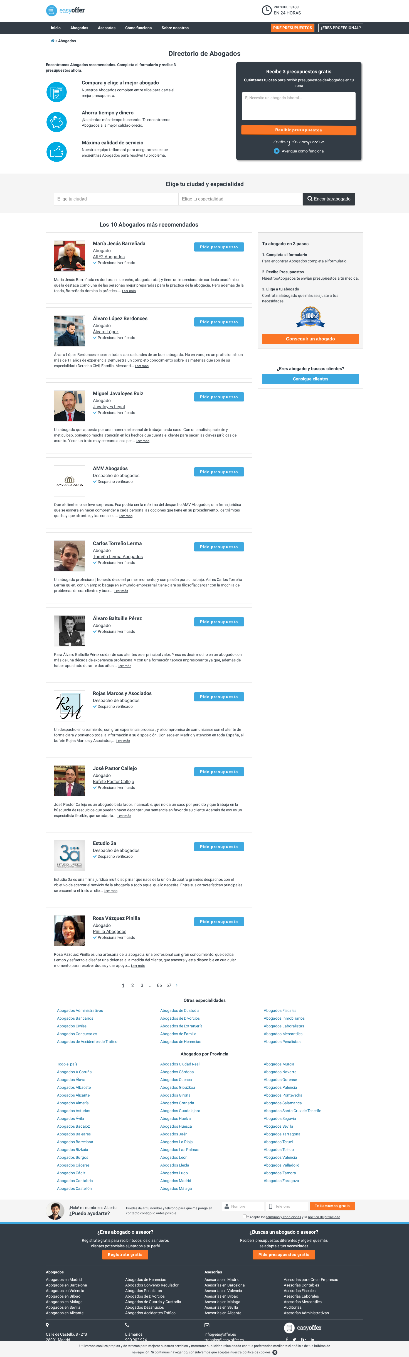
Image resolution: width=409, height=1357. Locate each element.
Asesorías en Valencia (223, 1290)
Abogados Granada (177, 1103)
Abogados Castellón (74, 1188)
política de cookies (256, 1352)
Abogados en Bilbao (63, 1296)
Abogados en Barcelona (66, 1285)
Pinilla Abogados (109, 931)
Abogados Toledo (279, 1149)
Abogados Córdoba (177, 1072)
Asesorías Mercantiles (303, 1302)
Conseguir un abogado (310, 339)
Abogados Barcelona (75, 1142)
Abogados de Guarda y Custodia (153, 1302)
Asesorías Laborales (301, 1296)
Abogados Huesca (176, 1126)
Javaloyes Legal (109, 406)
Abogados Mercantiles (283, 1034)
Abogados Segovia (280, 1118)
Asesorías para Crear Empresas (311, 1279)
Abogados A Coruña (74, 1072)
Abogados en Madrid (64, 1279)
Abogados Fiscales (280, 1010)
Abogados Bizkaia (72, 1149)
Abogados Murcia (279, 1064)
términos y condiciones (283, 1217)
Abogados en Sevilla (63, 1307)
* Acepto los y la (293, 1217)
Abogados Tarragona (282, 1134)
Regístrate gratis (125, 1254)
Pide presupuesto (219, 247)
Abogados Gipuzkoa (177, 1087)
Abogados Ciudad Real (179, 1064)
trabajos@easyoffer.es (224, 1340)
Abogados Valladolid (281, 1165)
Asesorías (213, 1272)
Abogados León (174, 1157)
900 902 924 (136, 1340)
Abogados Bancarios (75, 1018)
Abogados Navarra (280, 1072)
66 (159, 985)
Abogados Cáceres (73, 1165)
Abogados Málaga (176, 1188)
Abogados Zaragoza (281, 1180)
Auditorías (293, 1307)
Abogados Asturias (73, 1110)
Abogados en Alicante (64, 1313)
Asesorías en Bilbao (221, 1296)
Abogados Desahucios (144, 1307)
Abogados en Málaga (64, 1302)
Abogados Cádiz (71, 1173)
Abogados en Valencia (65, 1290)
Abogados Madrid (175, 1180)
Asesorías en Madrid (222, 1279)
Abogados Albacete (74, 1087)
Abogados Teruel (278, 1142)
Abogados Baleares (74, 1134)
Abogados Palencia (280, 1087)
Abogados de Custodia (179, 1010)
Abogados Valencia (280, 1157)
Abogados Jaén (174, 1134)
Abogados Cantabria (75, 1180)
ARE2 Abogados (109, 256)
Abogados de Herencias (180, 1041)
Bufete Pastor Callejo (113, 781)
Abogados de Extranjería (181, 1026)
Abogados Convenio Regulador (152, 1285)
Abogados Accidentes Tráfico (150, 1313)
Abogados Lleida (174, 1165)
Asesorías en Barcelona (224, 1285)
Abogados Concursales (77, 1034)
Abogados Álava (71, 1079)
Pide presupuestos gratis (283, 1254)
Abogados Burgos (72, 1157)
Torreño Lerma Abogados (118, 556)
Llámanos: (134, 1334)
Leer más (129, 291)
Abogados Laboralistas (284, 1026)
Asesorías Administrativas (306, 1313)
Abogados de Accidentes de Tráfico (87, 1041)
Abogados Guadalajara (180, 1110)
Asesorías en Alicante (222, 1313)
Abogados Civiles (72, 1026)
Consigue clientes (310, 379)
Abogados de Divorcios (180, 1018)
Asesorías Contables (301, 1285)
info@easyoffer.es (220, 1334)
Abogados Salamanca (283, 1103)
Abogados (55, 1272)
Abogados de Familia (178, 1034)
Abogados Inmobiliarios (284, 1018)
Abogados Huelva (175, 1118)
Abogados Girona (175, 1095)
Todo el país (67, 1064)
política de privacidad (324, 1217)
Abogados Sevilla (278, 1126)
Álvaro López (106, 331)
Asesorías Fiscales (300, 1290)
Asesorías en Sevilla (221, 1307)
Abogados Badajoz (73, 1126)
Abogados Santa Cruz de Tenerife (292, 1110)
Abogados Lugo (174, 1173)
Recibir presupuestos (299, 130)
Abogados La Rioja (176, 1142)
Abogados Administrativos (80, 1010)
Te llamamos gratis (332, 1206)
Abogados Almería (73, 1103)
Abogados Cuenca (176, 1079)
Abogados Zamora (280, 1173)
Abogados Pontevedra (283, 1095)
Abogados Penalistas (282, 1041)
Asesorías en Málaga (222, 1302)
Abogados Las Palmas (179, 1149)
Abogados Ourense (280, 1079)
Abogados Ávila (70, 1118)
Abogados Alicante (73, 1095)
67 (168, 985)
